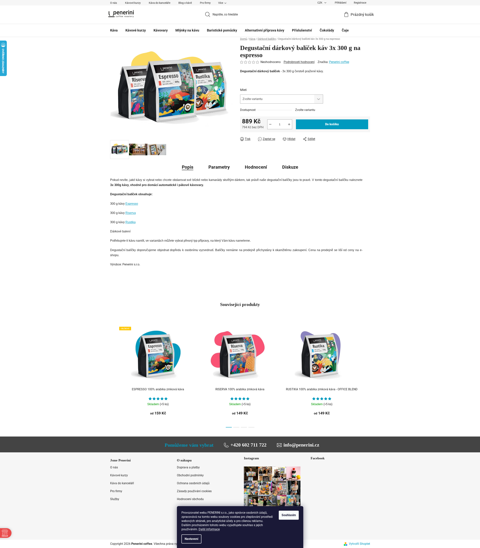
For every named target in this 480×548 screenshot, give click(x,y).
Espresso (131, 203)
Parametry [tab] (219, 167)
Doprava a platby (188, 467)
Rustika (130, 222)
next (367, 376)
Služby (114, 499)
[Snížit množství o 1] (270, 124)
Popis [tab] (187, 167)
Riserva (130, 212)
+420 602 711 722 (248, 445)
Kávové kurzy (133, 2)
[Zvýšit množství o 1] (289, 124)
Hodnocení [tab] (256, 167)
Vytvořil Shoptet (359, 544)
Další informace (209, 529)
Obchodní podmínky (190, 475)
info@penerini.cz (301, 445)
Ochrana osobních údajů (193, 483)
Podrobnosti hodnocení (299, 62)
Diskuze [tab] (290, 167)
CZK (320, 2)
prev (113, 376)
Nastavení (191, 539)
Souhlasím (289, 515)
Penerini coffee (339, 62)
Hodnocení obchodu (190, 499)
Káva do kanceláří (122, 483)
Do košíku (332, 124)
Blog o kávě (185, 2)
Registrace (360, 2)
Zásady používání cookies (194, 491)
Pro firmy (205, 2)
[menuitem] (113, 30)
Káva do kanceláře (159, 2)
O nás (113, 2)
